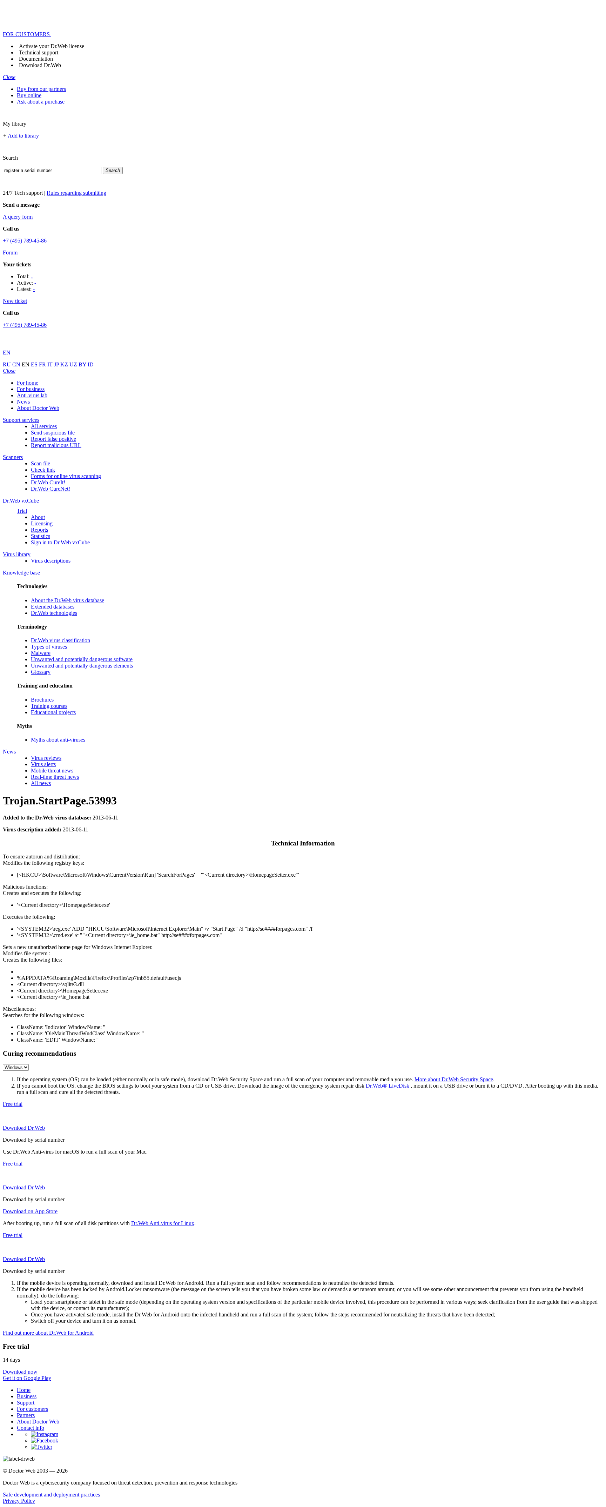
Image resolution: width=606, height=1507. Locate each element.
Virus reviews (46, 758)
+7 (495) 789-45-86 (25, 241)
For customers (32, 1409)
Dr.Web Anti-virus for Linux (162, 1223)
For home (27, 383)
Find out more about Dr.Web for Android (48, 1333)
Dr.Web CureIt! (48, 482)
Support (25, 1403)
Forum (10, 252)
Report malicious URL (56, 445)
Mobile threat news (52, 771)
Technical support (38, 52)
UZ (74, 364)
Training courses (49, 706)
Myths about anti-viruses (58, 740)
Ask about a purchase (41, 102)
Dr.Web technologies (54, 613)
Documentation (36, 59)
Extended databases (52, 607)
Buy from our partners (41, 89)
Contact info (30, 1428)
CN (17, 364)
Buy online (29, 95)
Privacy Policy (19, 1501)
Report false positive (53, 439)
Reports (39, 530)
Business (26, 1396)
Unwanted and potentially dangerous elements (82, 666)
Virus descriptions (50, 561)
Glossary (40, 672)
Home (24, 1390)
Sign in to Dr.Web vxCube (60, 542)
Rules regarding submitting (76, 193)
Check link (43, 470)
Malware (40, 653)
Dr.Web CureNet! (50, 489)
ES (35, 364)
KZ (64, 364)
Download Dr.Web (40, 65)
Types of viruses (49, 647)
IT (50, 364)
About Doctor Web (38, 408)
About (38, 517)
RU (7, 364)
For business (31, 389)
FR (43, 364)
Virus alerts (43, 764)
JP (57, 364)
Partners (26, 1415)
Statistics (40, 536)
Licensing (42, 523)
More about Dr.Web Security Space (454, 1079)
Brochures (42, 700)
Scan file (40, 463)
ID (91, 364)
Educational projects (53, 712)
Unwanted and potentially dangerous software (82, 659)
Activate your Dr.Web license (51, 46)
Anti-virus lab (32, 395)
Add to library (23, 136)
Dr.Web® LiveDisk (387, 1086)
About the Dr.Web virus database (67, 600)
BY (83, 364)
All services (44, 426)
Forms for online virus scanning (66, 476)
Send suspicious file (53, 433)
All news (41, 783)
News (23, 402)
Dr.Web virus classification (60, 640)
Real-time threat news (55, 777)
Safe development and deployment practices (51, 1495)
